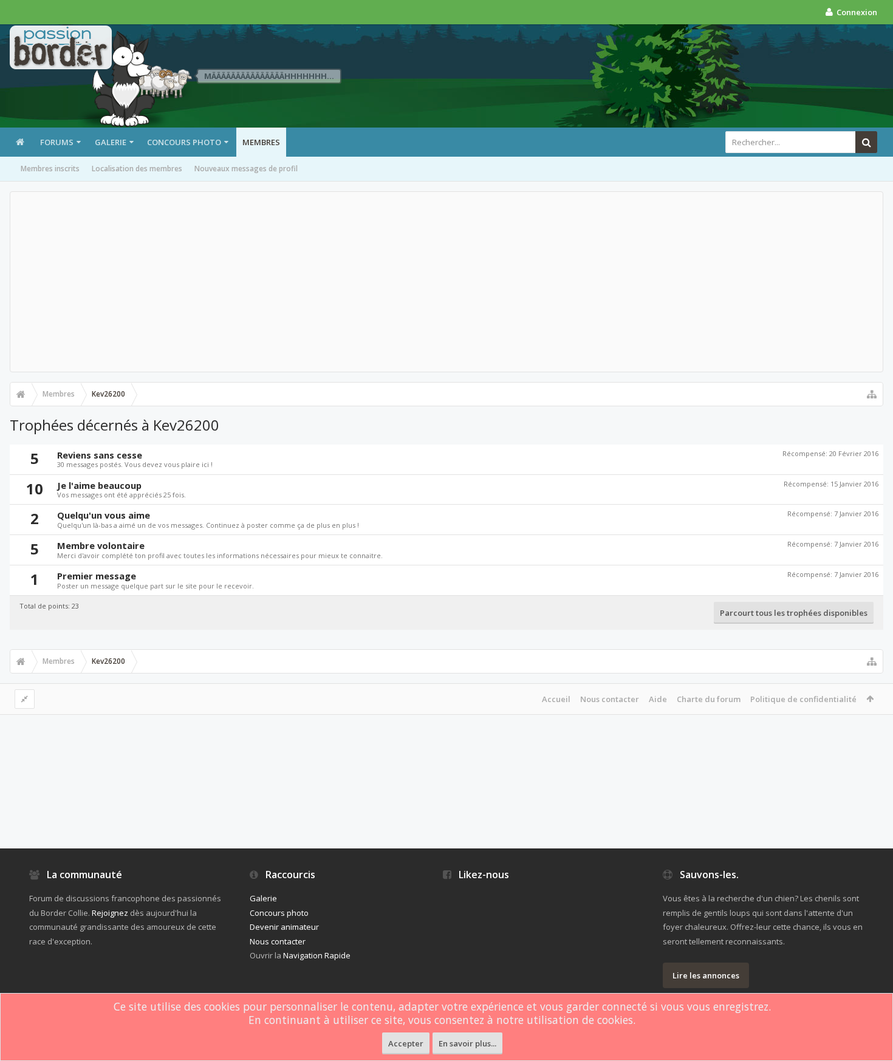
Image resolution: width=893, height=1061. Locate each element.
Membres (261, 142)
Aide (658, 699)
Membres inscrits (50, 168)
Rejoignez (110, 912)
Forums (57, 142)
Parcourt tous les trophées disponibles (793, 612)
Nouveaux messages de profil (246, 168)
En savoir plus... (467, 1043)
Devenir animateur (284, 926)
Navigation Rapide (317, 955)
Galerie (110, 142)
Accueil (556, 699)
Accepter (405, 1043)
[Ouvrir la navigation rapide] (872, 394)
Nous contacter (609, 699)
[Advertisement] (446, 282)
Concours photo (184, 142)
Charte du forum (709, 699)
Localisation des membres (137, 168)
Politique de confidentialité (803, 699)
